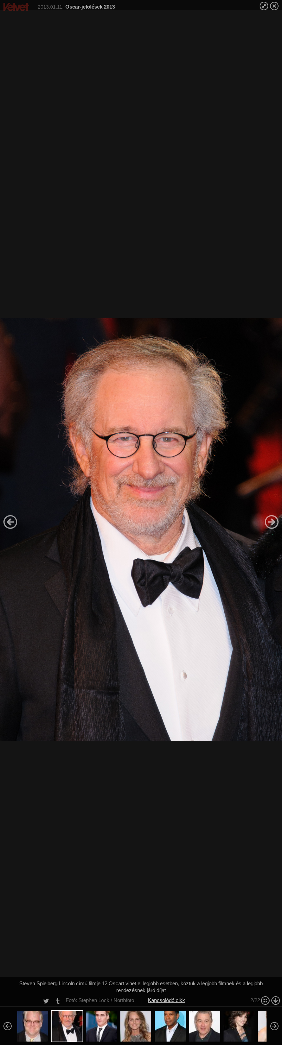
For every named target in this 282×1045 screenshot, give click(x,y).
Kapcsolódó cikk (166, 1000)
